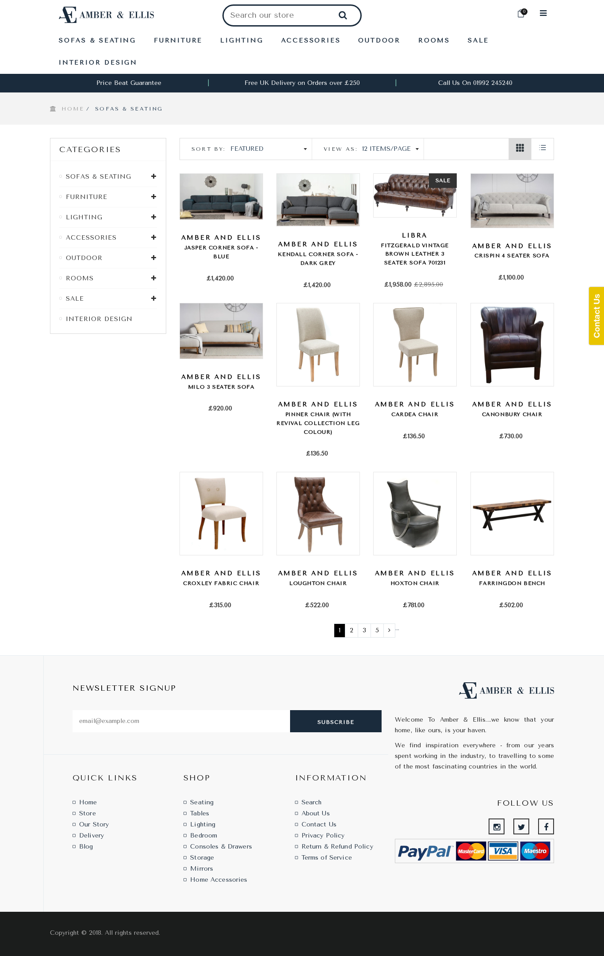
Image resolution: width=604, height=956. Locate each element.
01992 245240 (492, 83)
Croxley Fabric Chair (221, 583)
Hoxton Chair (415, 583)
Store (87, 813)
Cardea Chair (414, 414)
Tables (199, 813)
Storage (202, 857)
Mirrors (201, 868)
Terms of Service (327, 857)
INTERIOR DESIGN (99, 319)
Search (312, 802)
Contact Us (319, 824)
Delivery (91, 835)
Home (72, 109)
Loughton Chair (318, 583)
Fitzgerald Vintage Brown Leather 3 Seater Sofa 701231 (415, 254)
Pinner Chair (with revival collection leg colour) (317, 423)
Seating (202, 802)
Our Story (94, 824)
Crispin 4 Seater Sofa (512, 255)
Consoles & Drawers (221, 846)
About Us (316, 813)
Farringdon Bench (512, 583)
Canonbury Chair (512, 414)
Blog (86, 846)
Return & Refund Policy (337, 846)
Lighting (202, 824)
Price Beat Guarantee (128, 83)
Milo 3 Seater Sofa (221, 387)
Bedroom (203, 835)
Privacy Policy (323, 835)
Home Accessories (218, 879)
